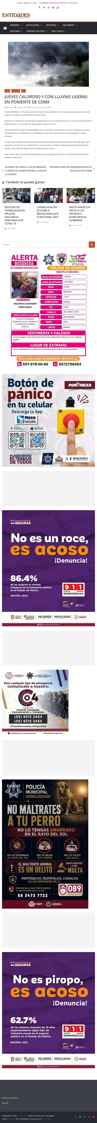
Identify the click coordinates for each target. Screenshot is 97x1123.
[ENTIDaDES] (5, 28)
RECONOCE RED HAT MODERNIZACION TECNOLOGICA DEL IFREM (71, 169)
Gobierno (14, 25)
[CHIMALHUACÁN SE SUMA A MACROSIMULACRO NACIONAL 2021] (48, 189)
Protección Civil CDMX (43, 107)
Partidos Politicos (36, 31)
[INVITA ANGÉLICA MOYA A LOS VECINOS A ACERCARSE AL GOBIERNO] (81, 189)
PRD (23, 91)
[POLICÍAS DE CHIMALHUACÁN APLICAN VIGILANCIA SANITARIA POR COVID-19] (16, 189)
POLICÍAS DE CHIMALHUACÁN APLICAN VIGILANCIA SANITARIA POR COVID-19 (15, 215)
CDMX (7, 91)
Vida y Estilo (58, 31)
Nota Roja (15, 31)
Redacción (10, 107)
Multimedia (68, 25)
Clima (32, 107)
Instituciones (32, 25)
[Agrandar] (91, 255)
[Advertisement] (48, 488)
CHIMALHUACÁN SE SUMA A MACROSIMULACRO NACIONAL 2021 (48, 212)
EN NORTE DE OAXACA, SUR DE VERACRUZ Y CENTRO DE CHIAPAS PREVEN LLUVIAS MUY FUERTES (25, 171)
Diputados (51, 25)
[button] (20, 25)
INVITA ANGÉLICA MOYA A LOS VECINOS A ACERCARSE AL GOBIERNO (79, 213)
